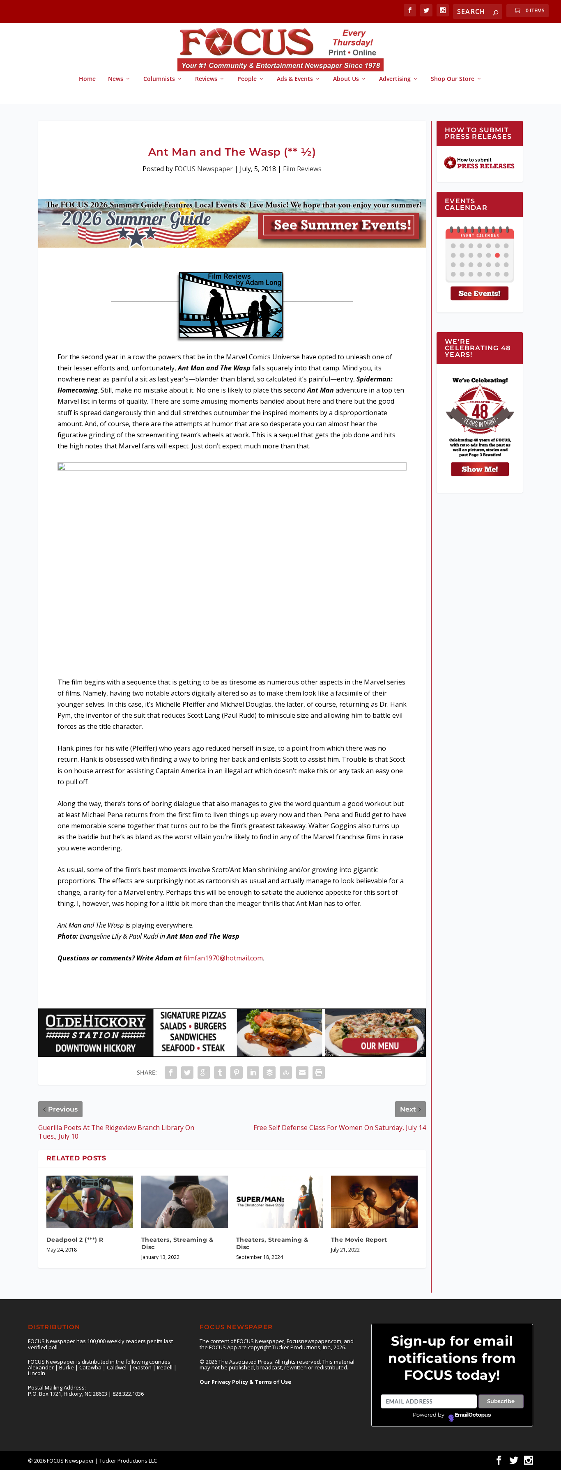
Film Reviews (302, 168)
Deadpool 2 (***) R (74, 1239)
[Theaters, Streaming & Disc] (184, 1202)
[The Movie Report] (374, 1202)
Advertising (395, 79)
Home (87, 79)
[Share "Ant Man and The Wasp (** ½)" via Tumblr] (220, 1072)
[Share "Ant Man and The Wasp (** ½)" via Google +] (203, 1072)
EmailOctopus (473, 1415)
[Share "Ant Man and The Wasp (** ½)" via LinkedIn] (253, 1072)
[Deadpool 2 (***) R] (89, 1202)
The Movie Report (359, 1239)
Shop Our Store (452, 79)
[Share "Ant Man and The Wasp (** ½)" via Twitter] (187, 1072)
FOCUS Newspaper (204, 168)
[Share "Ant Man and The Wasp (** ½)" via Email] (302, 1072)
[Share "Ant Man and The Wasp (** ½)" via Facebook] (171, 1072)
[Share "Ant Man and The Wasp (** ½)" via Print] (318, 1072)
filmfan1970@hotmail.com (223, 957)
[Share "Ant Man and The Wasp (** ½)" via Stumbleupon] (286, 1072)
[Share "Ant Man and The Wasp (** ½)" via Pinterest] (236, 1072)
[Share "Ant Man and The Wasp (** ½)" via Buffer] (269, 1072)
